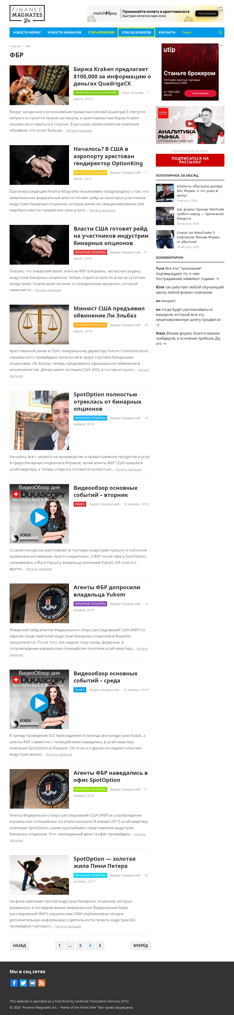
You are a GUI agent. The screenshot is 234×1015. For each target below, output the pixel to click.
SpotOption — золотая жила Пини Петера (105, 862)
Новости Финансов (64, 32)
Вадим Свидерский (125, 172)
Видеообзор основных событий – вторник (106, 491)
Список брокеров (136, 32)
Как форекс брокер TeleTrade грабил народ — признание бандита (200, 214)
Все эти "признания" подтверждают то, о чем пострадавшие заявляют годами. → (187, 273)
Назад (19, 945)
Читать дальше (79, 130)
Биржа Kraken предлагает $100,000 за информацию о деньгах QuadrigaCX (112, 76)
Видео (80, 504)
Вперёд (140, 945)
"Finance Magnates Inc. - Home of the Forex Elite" (59, 1007)
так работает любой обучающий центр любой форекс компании (190, 290)
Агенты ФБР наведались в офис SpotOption (111, 776)
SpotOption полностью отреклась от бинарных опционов (107, 401)
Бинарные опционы (90, 172)
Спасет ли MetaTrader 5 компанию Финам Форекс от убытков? (198, 237)
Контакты (167, 32)
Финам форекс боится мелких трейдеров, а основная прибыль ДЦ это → (188, 338)
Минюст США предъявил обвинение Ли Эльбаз (109, 311)
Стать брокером (101, 32)
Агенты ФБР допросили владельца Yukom (107, 590)
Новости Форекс (27, 32)
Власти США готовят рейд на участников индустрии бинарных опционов (111, 235)
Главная (15, 46)
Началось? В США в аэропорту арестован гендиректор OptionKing (108, 156)
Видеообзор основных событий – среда (106, 676)
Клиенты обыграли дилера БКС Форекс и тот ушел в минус (199, 190)
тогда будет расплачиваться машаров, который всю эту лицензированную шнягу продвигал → (188, 317)
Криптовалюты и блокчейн (96, 93)
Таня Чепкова (132, 93)
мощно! (169, 300)
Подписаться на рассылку (190, 160)
